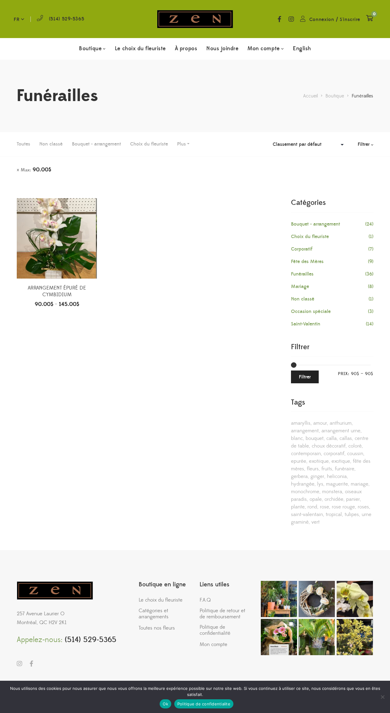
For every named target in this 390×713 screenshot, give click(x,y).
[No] (382, 697)
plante (298, 507)
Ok (165, 703)
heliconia (337, 476)
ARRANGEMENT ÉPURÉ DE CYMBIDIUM (57, 291)
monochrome (305, 491)
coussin (355, 453)
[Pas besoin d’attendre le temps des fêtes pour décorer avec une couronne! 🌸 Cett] (317, 599)
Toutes (23, 144)
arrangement (305, 430)
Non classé (51, 144)
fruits (326, 468)
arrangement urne (340, 430)
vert (315, 522)
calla (331, 438)
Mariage (300, 286)
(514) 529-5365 (66, 19)
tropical (334, 514)
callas (345, 438)
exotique (341, 461)
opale (316, 499)
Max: (36, 169)
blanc (297, 438)
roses (363, 507)
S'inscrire (350, 19)
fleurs (313, 468)
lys (320, 484)
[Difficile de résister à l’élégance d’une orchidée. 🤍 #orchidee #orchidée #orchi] (355, 599)
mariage (359, 484)
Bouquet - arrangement (96, 144)
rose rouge (343, 507)
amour (320, 423)
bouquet (315, 438)
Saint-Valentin (305, 324)
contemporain (306, 453)
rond (312, 507)
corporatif (334, 453)
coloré (355, 446)
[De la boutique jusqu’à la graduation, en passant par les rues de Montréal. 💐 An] (279, 637)
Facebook (279, 19)
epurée (298, 461)
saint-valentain (307, 514)
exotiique (319, 461)
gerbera (299, 476)
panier (353, 499)
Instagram (291, 19)
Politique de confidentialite (203, 703)
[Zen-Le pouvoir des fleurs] (195, 19)
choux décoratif (329, 446)
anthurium (341, 423)
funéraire (344, 468)
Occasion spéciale (311, 311)
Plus (181, 144)
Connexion (321, 19)
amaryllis (300, 423)
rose (324, 507)
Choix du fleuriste (149, 144)
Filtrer (305, 377)
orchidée (333, 499)
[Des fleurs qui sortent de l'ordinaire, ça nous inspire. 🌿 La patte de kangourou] (355, 637)
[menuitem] (302, 48)
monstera (332, 491)
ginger (317, 476)
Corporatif (301, 249)
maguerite (337, 484)
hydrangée (302, 484)
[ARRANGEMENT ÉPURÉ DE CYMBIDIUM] (57, 238)
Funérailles (302, 274)
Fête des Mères (307, 261)
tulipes (352, 514)
